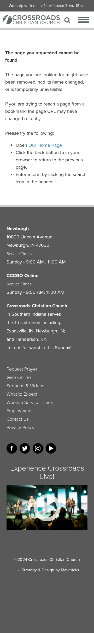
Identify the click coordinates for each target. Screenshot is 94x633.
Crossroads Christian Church (54, 559)
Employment (19, 410)
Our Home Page (45, 145)
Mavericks (70, 570)
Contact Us (18, 419)
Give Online (19, 377)
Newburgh (18, 228)
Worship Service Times (30, 402)
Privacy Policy (20, 427)
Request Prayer (22, 369)
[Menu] (83, 20)
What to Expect (22, 394)
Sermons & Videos (25, 385)
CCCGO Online (22, 275)
